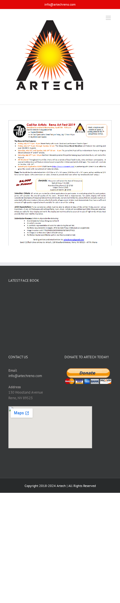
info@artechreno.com (60, 4)
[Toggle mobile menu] (109, 18)
